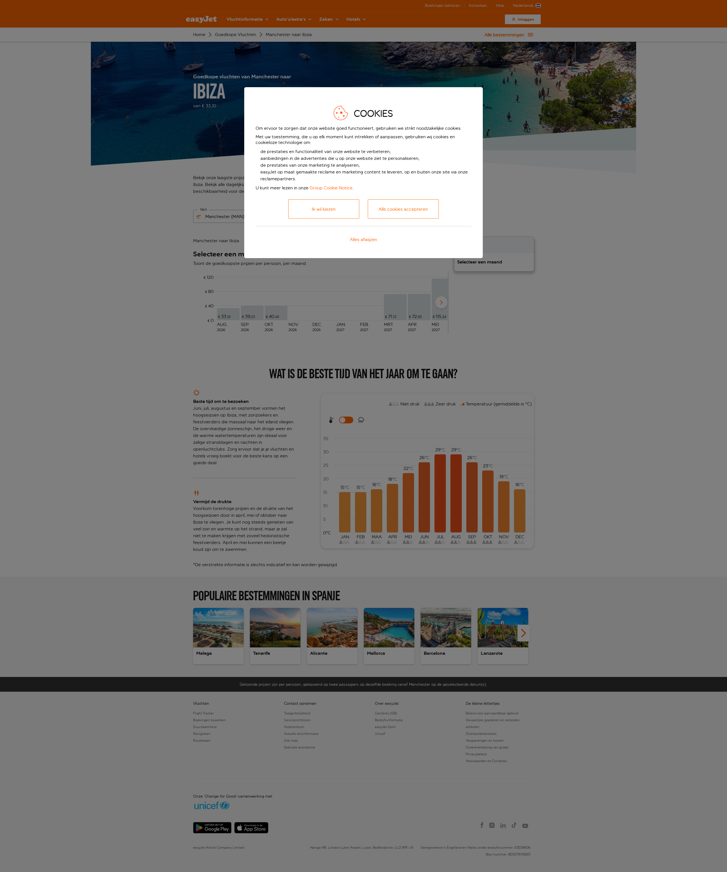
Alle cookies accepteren (403, 209)
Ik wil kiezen (324, 209)
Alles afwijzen (363, 239)
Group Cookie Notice (331, 188)
